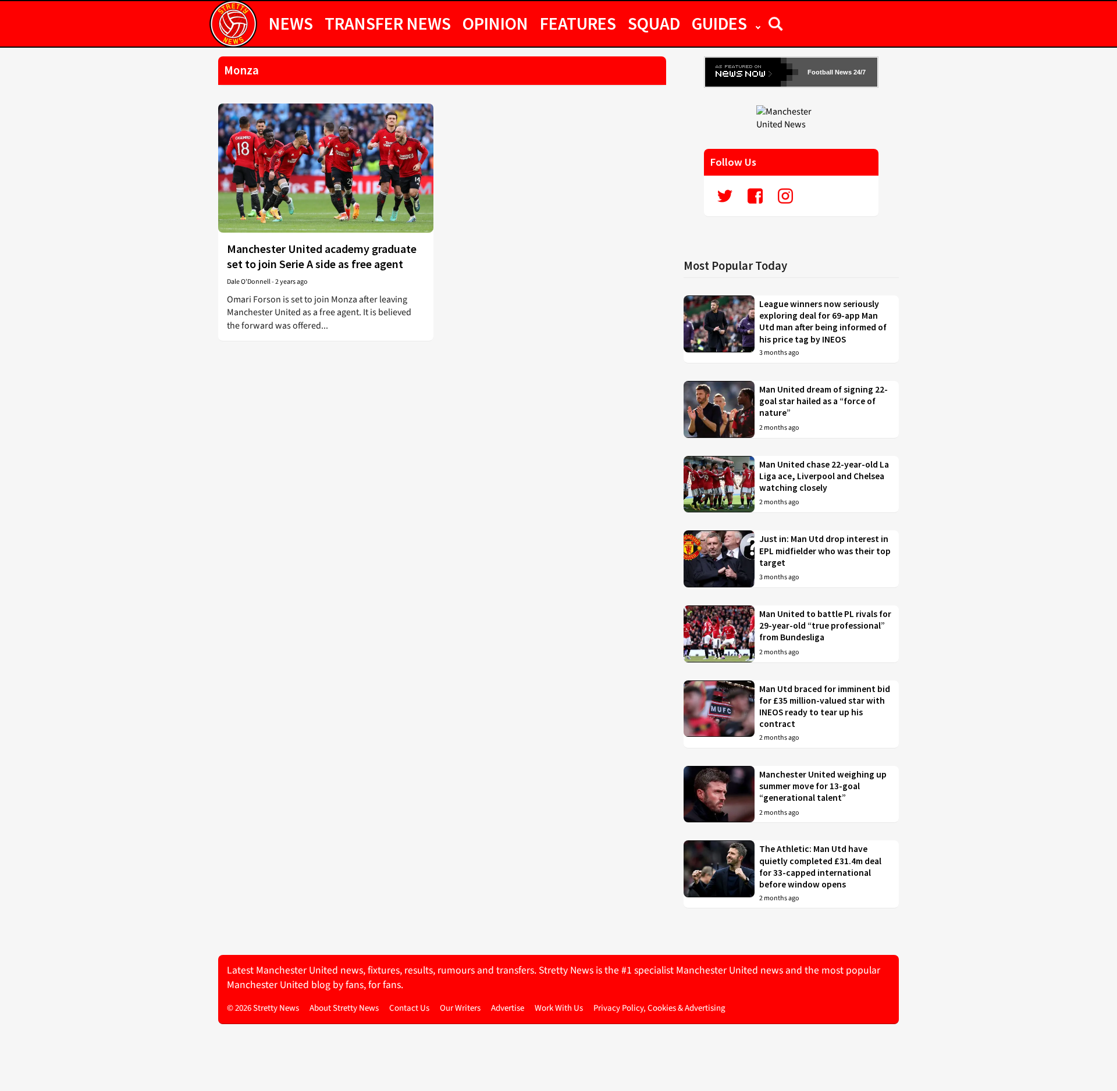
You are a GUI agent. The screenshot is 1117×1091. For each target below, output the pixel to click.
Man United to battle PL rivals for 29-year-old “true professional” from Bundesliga (825, 625)
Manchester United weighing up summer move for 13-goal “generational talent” (823, 786)
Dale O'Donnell (249, 282)
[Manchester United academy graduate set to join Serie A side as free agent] (325, 168)
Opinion (495, 23)
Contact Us (409, 1008)
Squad (654, 23)
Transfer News (388, 23)
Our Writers (460, 1008)
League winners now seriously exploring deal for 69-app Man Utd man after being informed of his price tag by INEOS (823, 321)
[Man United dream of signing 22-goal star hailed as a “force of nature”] (719, 409)
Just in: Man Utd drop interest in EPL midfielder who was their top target (825, 550)
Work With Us (559, 1008)
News (291, 23)
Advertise (507, 1008)
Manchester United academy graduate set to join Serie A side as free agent (322, 256)
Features (578, 23)
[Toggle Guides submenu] (758, 23)
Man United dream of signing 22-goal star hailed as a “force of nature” (823, 401)
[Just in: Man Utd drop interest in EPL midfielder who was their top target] (719, 558)
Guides (719, 23)
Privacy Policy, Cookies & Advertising (659, 1008)
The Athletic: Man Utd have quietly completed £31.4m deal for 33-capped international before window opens (820, 866)
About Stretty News (344, 1008)
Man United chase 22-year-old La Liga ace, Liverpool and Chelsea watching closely (824, 476)
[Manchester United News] (791, 117)
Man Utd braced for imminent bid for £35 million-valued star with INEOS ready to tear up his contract (824, 706)
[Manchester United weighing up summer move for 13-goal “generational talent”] (719, 794)
